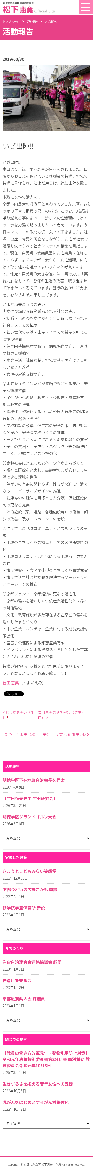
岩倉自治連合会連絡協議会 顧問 (32, 962)
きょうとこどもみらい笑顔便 (29, 871)
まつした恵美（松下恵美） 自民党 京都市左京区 (45, 734)
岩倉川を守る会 (17, 980)
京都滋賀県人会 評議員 (24, 999)
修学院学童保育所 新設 (24, 908)
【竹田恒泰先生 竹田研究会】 (30, 798)
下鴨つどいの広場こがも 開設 (30, 889)
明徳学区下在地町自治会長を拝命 (34, 780)
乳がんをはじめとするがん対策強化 (36, 1102)
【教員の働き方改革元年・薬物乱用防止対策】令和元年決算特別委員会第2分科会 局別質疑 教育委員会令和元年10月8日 (46, 1059)
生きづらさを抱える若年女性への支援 (38, 1084)
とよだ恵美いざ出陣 (18, 715)
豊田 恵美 (11, 682)
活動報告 (32, 21)
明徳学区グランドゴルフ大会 (29, 817)
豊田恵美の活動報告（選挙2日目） (62, 715)
